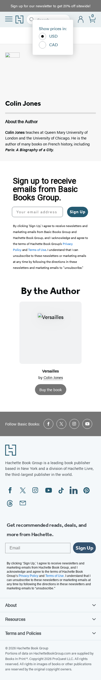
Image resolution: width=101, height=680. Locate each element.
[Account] (80, 19)
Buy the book (50, 389)
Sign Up (77, 211)
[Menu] (8, 19)
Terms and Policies (23, 633)
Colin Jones (53, 377)
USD (53, 36)
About (11, 605)
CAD (53, 45)
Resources (15, 619)
